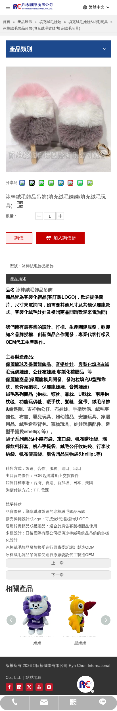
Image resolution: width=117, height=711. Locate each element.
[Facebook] (9, 687)
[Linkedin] (19, 687)
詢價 (19, 237)
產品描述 (18, 278)
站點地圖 (33, 677)
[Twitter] (29, 687)
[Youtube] (39, 687)
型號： (16, 266)
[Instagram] (49, 687)
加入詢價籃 (64, 237)
